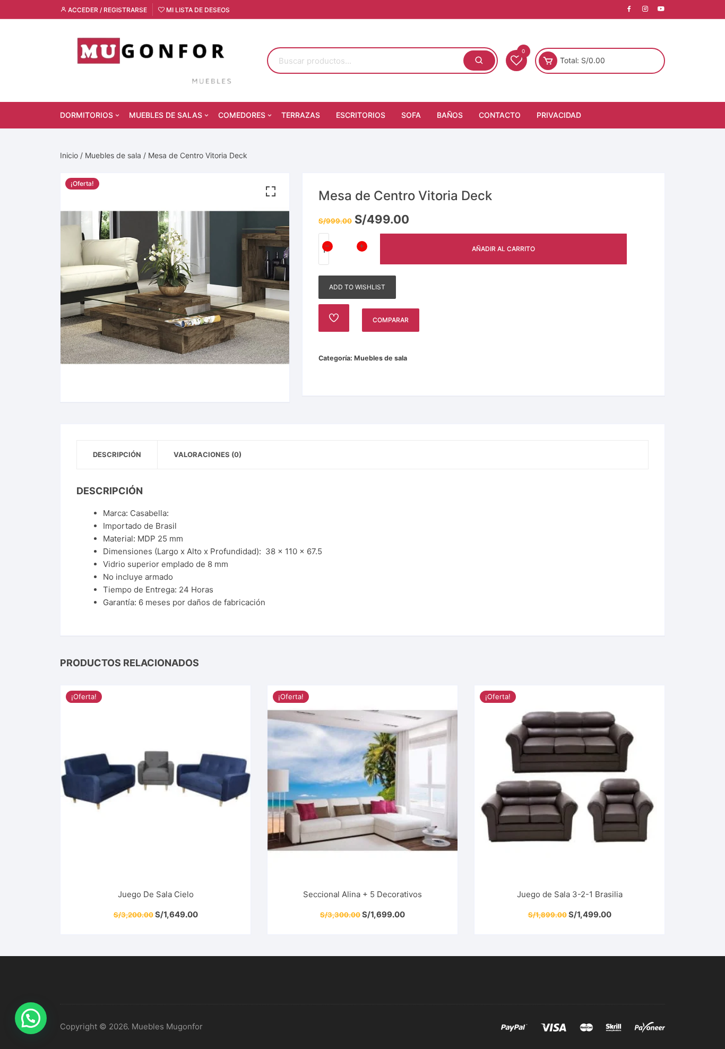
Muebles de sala (113, 155)
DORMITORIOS (86, 114)
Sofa (411, 114)
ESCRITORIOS (360, 114)
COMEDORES (241, 114)
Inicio (69, 155)
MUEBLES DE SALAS (165, 114)
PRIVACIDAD (559, 114)
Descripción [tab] (117, 454)
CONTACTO (500, 114)
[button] (271, 192)
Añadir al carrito (503, 249)
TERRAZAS (300, 114)
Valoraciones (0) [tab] (207, 454)
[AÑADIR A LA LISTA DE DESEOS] (333, 318)
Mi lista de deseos (197, 10)
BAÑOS (450, 114)
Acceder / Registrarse (106, 10)
